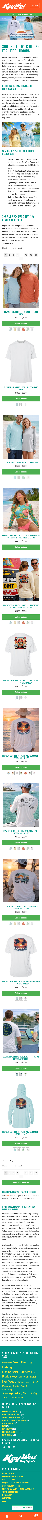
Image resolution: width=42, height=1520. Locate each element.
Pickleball (7, 1386)
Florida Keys (10, 1376)
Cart (4, 1501)
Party (34, 1381)
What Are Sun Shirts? (10, 1479)
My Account (7, 1516)
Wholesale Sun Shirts (11, 1486)
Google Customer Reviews (12, 1476)
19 (31, 255)
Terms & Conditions (10, 1492)
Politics (16, 1386)
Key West (9, 1381)
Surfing (34, 1393)
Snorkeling (7, 1389)
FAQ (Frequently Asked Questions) (15, 1483)
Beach (16, 1362)
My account (7, 1495)
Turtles (5, 1397)
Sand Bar (25, 1386)
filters (7, 1196)
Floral (33, 1372)
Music (28, 1382)
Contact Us (6, 1498)
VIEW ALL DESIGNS (21, 1182)
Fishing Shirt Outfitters (16, 1372)
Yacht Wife (16, 1397)
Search (21, 1516)
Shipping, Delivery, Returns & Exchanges (18, 1489)
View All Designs (8, 1473)
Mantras (21, 1382)
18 (26, 255)
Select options (21, 324)
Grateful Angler (27, 1376)
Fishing (7, 1367)
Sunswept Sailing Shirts (16, 1393)
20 (36, 255)
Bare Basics (7, 1363)
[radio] (10, 329)
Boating (26, 1362)
